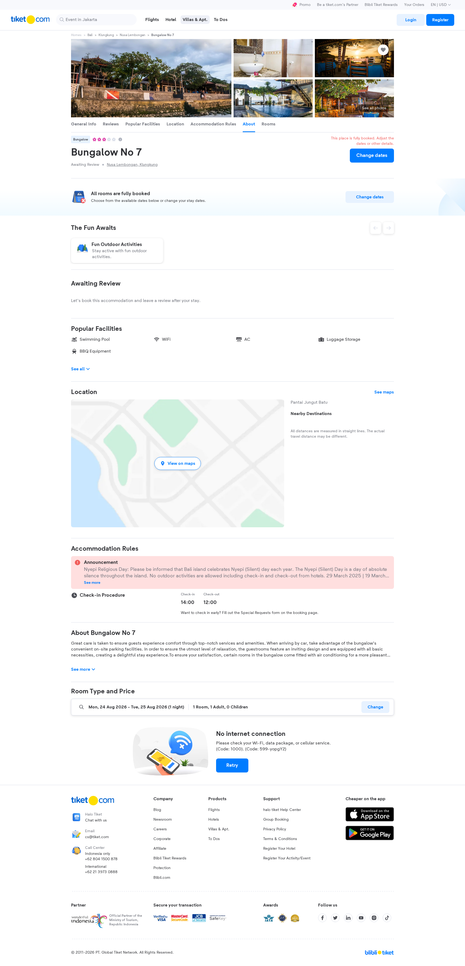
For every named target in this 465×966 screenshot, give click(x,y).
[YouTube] (361, 918)
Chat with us (96, 820)
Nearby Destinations (311, 413)
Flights (214, 809)
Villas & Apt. (218, 829)
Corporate (162, 839)
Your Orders (414, 4)
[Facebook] (322, 918)
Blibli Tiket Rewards (381, 4)
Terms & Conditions (280, 839)
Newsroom (162, 819)
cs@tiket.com (97, 837)
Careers (160, 829)
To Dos (214, 839)
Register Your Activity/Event (287, 858)
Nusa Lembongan (132, 35)
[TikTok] (387, 918)
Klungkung (106, 35)
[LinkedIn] (348, 918)
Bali (90, 35)
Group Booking (276, 819)
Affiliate (159, 848)
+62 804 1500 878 (101, 859)
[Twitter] (335, 918)
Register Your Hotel (279, 848)
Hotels (213, 819)
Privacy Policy (274, 829)
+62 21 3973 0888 (101, 872)
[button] (177, 463)
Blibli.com (161, 877)
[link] (411, 20)
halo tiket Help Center (282, 809)
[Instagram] (374, 918)
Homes (76, 35)
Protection (162, 868)
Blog (157, 809)
